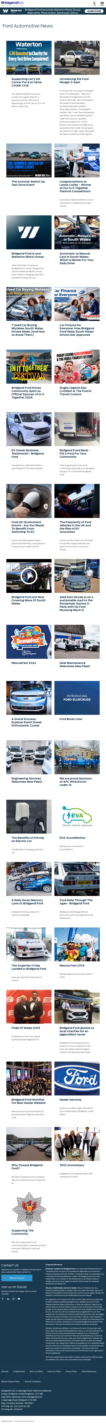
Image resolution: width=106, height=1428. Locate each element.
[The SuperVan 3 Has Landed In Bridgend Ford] (29, 944)
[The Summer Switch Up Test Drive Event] (29, 161)
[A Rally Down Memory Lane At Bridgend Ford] (29, 879)
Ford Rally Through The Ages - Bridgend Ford (76, 902)
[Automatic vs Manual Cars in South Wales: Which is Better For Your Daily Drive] (77, 232)
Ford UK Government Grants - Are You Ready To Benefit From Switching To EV (28, 527)
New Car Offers (36, 1371)
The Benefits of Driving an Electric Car (28, 839)
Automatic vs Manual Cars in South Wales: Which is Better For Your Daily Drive (77, 258)
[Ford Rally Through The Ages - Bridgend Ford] (77, 879)
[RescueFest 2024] (29, 642)
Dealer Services (70, 1099)
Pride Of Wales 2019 (26, 1028)
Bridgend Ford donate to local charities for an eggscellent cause (77, 1031)
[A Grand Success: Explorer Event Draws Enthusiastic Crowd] (29, 698)
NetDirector (6, 1421)
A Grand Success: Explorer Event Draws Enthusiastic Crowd (27, 722)
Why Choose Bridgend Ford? (27, 1167)
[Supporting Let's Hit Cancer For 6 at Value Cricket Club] (29, 58)
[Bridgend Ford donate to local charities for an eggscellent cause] (77, 1007)
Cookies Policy (19, 1371)
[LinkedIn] (8, 1298)
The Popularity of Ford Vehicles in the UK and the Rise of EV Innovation (75, 527)
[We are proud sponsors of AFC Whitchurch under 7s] (77, 757)
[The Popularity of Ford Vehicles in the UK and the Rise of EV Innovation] (77, 501)
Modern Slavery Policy (10, 1381)
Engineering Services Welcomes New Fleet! (27, 780)
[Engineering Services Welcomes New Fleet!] (29, 757)
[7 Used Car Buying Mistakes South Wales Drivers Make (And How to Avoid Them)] (29, 304)
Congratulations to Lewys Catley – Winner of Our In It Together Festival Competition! (75, 186)
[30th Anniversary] (77, 1144)
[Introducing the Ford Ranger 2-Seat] (77, 58)
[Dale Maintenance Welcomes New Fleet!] (77, 642)
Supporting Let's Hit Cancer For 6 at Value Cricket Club (27, 82)
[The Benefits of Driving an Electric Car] (29, 817)
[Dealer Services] (77, 1079)
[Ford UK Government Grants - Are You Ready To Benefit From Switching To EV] (29, 501)
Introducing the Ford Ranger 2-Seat (74, 80)
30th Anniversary (72, 1165)
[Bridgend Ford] (12, 3)
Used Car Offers (54, 1371)
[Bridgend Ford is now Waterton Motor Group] (29, 232)
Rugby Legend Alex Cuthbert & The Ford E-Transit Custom (76, 391)
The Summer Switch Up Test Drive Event (28, 183)
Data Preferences (89, 1371)
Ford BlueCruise (71, 719)
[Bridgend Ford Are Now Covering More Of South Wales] (29, 576)
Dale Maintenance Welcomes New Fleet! (75, 664)
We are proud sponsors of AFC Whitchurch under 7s (76, 782)
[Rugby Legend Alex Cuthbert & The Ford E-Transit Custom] (77, 367)
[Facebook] (3, 1298)
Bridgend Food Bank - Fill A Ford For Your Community (75, 453)
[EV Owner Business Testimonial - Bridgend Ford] (29, 429)
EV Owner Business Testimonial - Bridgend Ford (28, 453)
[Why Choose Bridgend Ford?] (29, 1144)
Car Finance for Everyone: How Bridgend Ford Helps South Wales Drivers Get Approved (77, 330)
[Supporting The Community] (29, 1209)
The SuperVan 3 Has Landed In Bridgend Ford (29, 967)
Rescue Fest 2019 (72, 965)
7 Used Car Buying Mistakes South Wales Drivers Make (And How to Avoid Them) (28, 330)
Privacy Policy (71, 1371)
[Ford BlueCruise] (77, 698)
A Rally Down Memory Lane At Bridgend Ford (27, 902)
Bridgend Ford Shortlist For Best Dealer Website (29, 1101)
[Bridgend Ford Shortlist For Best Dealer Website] (29, 1079)
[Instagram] (13, 1298)
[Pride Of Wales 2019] (29, 1007)
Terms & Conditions (32, 1381)
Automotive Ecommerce (24, 1421)
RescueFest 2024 (24, 663)
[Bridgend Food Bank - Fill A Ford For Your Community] (77, 429)
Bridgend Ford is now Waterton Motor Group (28, 255)
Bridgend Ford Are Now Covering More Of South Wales (29, 600)
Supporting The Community (23, 1232)
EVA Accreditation (73, 837)
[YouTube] (18, 1298)
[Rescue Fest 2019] (77, 944)
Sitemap (4, 1371)
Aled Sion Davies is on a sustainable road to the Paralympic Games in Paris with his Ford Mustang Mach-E (76, 603)
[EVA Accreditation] (77, 817)
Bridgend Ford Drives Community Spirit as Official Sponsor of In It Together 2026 (28, 392)
